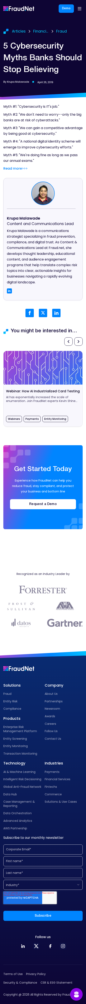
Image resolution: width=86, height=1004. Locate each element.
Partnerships (54, 701)
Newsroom (52, 709)
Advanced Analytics (17, 821)
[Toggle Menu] (79, 8)
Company (54, 685)
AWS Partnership (15, 828)
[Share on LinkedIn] (56, 313)
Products (11, 718)
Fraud (7, 694)
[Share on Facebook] (29, 313)
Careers (50, 724)
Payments (52, 772)
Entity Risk (10, 701)
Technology (14, 763)
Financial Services (57, 779)
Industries (54, 763)
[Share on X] (43, 313)
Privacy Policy (36, 974)
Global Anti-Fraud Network (22, 787)
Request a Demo (43, 504)
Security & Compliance (20, 982)
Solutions (12, 685)
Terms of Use (13, 974)
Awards (50, 716)
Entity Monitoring (15, 746)
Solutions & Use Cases (61, 802)
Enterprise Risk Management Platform (20, 729)
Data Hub (10, 794)
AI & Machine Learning (19, 772)
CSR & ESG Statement (56, 982)
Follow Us (51, 731)
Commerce (53, 794)
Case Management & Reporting (19, 804)
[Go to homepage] (18, 8)
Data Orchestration (17, 813)
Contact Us (53, 739)
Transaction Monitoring (20, 753)
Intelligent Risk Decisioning (22, 779)
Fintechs (51, 787)
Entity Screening (15, 739)
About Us (51, 694)
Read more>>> (15, 168)
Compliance (12, 709)
